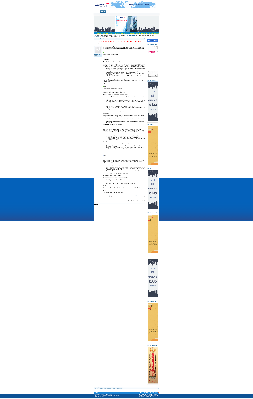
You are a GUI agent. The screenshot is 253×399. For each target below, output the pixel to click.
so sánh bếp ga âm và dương (110, 49)
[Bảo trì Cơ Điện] (130, 398)
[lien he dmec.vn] (104, 31)
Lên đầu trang (154, 392)
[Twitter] (126, 398)
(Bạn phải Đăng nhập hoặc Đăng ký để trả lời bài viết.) (136, 200)
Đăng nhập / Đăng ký (152, 40)
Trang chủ (97, 11)
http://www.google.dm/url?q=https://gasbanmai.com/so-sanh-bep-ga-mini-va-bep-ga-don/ (121, 194)
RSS (158, 392)
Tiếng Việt (96, 392)
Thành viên (109, 11)
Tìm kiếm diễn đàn (98, 14)
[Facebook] (123, 398)
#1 (144, 196)
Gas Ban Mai (125, 188)
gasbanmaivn (97, 54)
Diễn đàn (103, 11)
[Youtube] (132, 398)
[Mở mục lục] (144, 38)
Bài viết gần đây (106, 14)
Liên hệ (141, 392)
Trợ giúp (145, 392)
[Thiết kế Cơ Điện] (128, 398)
